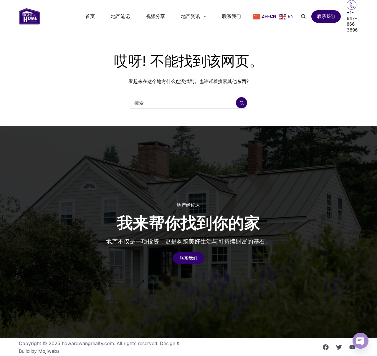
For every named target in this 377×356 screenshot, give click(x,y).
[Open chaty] (360, 341)
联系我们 (231, 16)
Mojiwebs (48, 351)
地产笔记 (120, 16)
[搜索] (303, 16)
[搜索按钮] (241, 102)
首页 (90, 16)
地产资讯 (190, 16)
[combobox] (183, 103)
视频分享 (155, 16)
